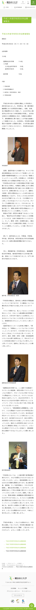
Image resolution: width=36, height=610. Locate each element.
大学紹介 (19, 563)
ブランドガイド (18, 595)
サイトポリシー (26, 591)
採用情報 (13, 588)
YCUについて (11, 563)
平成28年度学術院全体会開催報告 (16, 541)
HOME (3, 563)
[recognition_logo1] (12, 600)
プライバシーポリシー (13, 591)
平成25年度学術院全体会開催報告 (16, 547)
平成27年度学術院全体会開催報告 (16, 544)
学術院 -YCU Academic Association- (12, 565)
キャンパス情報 (22, 588)
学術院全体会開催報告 (7, 567)
